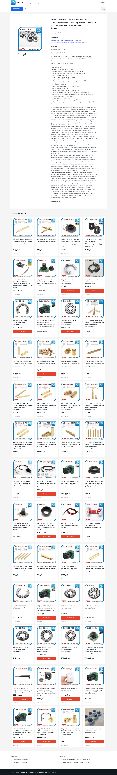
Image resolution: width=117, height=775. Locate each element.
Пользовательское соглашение (19, 762)
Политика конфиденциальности (19, 759)
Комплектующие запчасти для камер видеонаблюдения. (68, 42)
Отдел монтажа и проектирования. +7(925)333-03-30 (74, 762)
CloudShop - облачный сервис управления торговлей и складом (38, 772)
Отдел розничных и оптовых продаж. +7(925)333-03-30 (74, 759)
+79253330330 (102, 2)
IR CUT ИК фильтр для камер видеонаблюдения (66, 40)
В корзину (70, 291)
